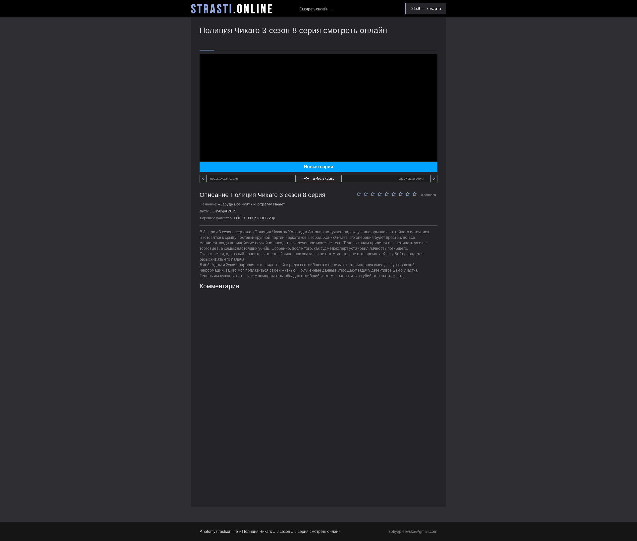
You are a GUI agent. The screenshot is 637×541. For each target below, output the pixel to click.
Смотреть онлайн (314, 9)
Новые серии (318, 166)
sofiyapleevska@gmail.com (413, 531)
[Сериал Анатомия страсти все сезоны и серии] (231, 8)
